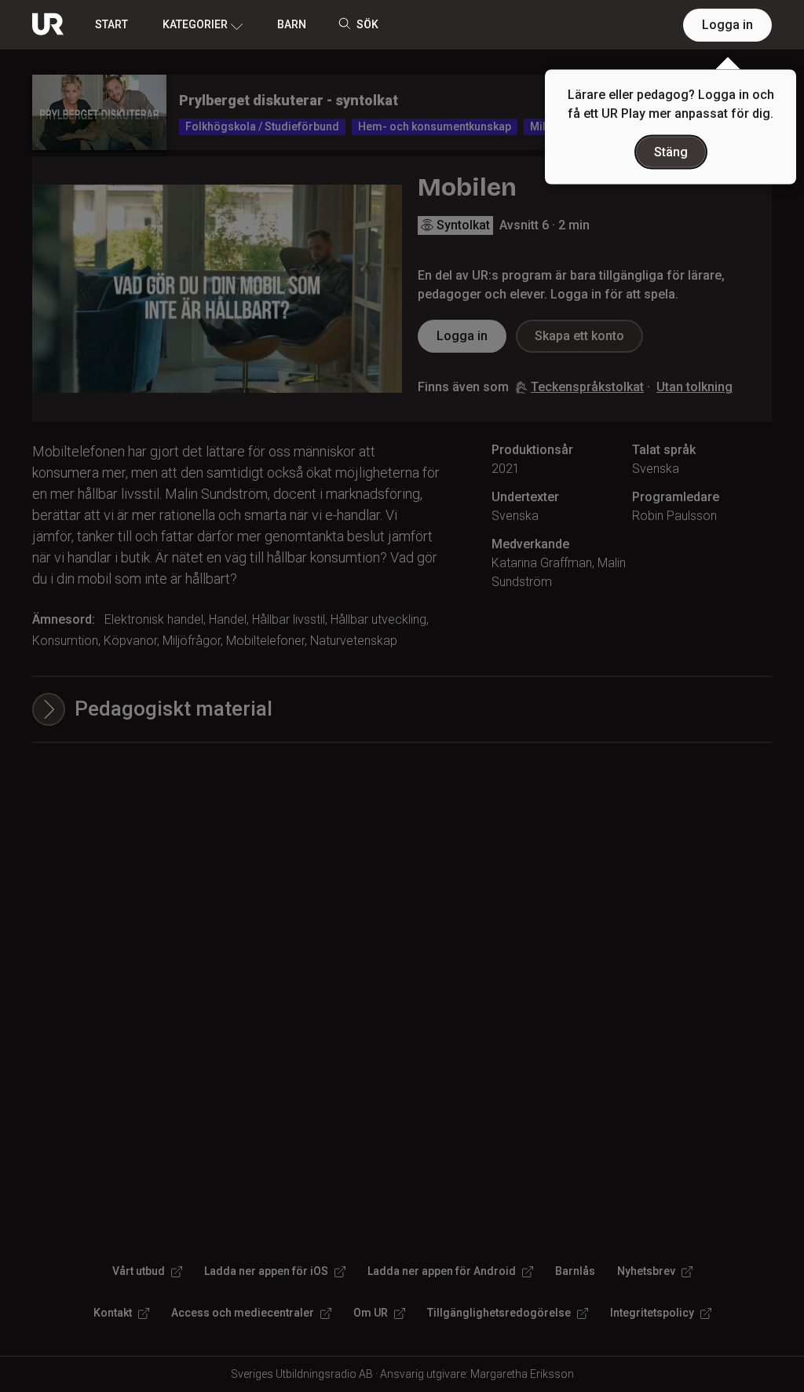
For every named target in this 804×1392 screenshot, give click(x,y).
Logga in (727, 24)
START (111, 24)
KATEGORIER (195, 24)
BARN (291, 24)
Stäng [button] (671, 152)
